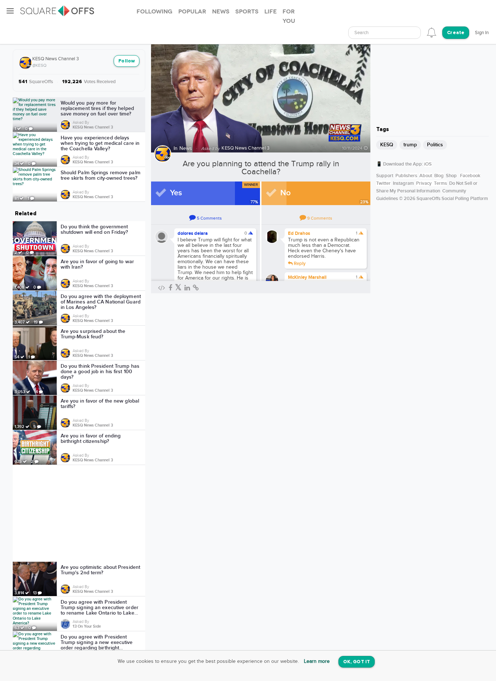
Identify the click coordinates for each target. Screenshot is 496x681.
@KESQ (39, 65)
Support (384, 176)
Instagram (403, 183)
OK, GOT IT (356, 662)
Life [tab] (270, 11)
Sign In (482, 33)
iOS (428, 164)
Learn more (317, 661)
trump (410, 145)
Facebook (470, 176)
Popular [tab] (192, 11)
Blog (439, 176)
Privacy (424, 183)
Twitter (383, 183)
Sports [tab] (247, 11)
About (425, 176)
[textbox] (384, 33)
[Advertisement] (79, 513)
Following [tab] (154, 11)
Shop (451, 176)
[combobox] (384, 32)
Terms (440, 183)
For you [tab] (288, 16)
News (185, 148)
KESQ (386, 145)
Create (455, 32)
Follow (126, 61)
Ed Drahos (299, 233)
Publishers (406, 176)
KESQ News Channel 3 (55, 59)
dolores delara (193, 233)
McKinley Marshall (307, 277)
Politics (435, 145)
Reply (299, 263)
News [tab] (220, 11)
